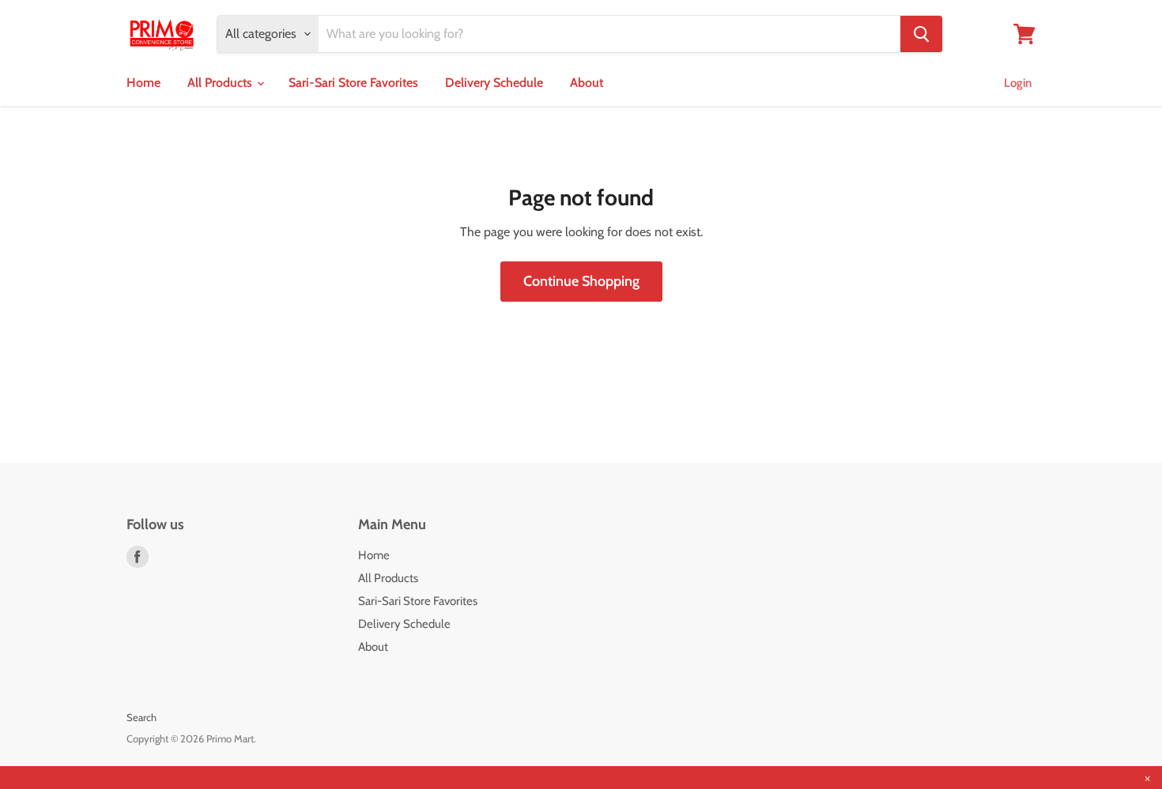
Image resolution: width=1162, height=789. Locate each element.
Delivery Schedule (494, 82)
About (586, 82)
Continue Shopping (581, 281)
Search (141, 717)
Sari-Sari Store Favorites (353, 82)
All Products (221, 82)
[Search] (921, 34)
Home (143, 82)
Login (1018, 83)
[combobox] (609, 34)
